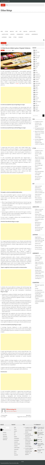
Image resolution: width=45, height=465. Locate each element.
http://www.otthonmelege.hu (11, 411)
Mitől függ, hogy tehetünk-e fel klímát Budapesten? (15, 5)
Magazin (6, 44)
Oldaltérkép (5, 436)
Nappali (36, 94)
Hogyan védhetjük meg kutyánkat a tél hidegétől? (41, 444)
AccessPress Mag (15, 463)
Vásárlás (36, 107)
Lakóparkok (4, 37)
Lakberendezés (35, 34)
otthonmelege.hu (8, 50)
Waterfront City (37, 243)
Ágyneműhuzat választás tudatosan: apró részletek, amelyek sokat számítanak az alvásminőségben (39, 134)
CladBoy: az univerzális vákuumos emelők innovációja (39, 211)
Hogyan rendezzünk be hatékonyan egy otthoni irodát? (39, 264)
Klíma (36, 70)
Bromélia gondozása (38, 290)
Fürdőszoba (37, 57)
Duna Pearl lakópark (38, 249)
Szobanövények (20, 34)
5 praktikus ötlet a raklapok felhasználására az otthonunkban (39, 272)
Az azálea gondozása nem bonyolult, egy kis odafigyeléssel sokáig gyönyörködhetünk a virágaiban (39, 295)
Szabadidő (20, 37)
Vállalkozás (37, 105)
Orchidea (36, 288)
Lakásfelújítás (32, 31)
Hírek (2, 31)
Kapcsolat (5, 434)
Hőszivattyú (37, 65)
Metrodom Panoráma (39, 245)
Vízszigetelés (37, 110)
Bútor (36, 54)
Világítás (36, 109)
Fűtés (36, 59)
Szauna (36, 99)
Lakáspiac (27, 34)
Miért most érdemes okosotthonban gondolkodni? (38, 178)
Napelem (36, 92)
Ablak (36, 50)
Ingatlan (12, 31)
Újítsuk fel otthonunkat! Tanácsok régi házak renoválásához (39, 229)
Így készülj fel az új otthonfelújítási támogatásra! (38, 224)
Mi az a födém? (3, 416)
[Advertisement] (22, 21)
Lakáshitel (12, 34)
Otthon (6, 31)
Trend (36, 103)
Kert (16, 31)
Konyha (36, 72)
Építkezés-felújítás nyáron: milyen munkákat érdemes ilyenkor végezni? (39, 216)
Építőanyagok (37, 55)
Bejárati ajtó (37, 52)
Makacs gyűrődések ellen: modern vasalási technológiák (39, 173)
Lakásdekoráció (38, 76)
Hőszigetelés (37, 63)
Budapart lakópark (38, 247)
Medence (36, 88)
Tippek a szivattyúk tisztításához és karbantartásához (38, 188)
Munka (10, 37)
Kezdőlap (4, 432)
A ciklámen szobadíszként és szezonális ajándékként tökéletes (39, 301)
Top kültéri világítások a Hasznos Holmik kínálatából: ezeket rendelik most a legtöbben (29, 451)
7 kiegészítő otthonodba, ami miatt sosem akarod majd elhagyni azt (39, 277)
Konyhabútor (37, 74)
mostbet (17, 83)
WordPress (7, 463)
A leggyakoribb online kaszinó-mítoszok (24, 416)
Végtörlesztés (40, 439)
